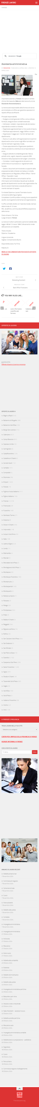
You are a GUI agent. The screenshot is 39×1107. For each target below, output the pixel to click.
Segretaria (6, 1047)
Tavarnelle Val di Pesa (10, 681)
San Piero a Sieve (8, 653)
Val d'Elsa (6, 691)
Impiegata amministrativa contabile (14, 1033)
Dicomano (6, 477)
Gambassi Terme (8, 515)
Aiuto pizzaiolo (8, 903)
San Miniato (7, 648)
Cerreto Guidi (7, 463)
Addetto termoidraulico (10, 975)
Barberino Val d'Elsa (9, 425)
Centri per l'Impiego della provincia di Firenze (19, 737)
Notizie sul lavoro (8, 596)
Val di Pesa (6, 696)
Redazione (6, 68)
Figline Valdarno (8, 496)
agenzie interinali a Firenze (12, 742)
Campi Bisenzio (8, 439)
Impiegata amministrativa (11, 924)
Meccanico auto (8, 1025)
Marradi (5, 558)
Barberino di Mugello (10, 420)
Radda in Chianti (8, 620)
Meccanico (6, 946)
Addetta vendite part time (11, 1018)
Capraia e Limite (8, 444)
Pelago (5, 605)
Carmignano (7, 449)
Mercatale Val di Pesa (10, 563)
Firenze (4, 7)
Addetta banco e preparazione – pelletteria (17, 1040)
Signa (5, 672)
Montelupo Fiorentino (10, 577)
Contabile (6, 917)
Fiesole (5, 487)
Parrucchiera (7, 1061)
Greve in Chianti (8, 525)
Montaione (7, 572)
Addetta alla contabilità (10, 960)
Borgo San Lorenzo (9, 430)
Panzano (6, 601)
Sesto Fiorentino (8, 667)
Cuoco (5, 895)
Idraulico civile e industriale (11, 1004)
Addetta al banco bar (10, 874)
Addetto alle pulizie (9, 910)
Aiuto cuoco (7, 953)
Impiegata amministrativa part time (14, 989)
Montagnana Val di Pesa (11, 567)
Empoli (5, 482)
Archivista (6, 939)
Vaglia (5, 686)
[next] (34, 308)
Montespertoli (8, 586)
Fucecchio (6, 510)
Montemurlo (7, 582)
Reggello (6, 624)
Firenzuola (6, 506)
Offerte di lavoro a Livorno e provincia (13, 364)
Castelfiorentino (8, 454)
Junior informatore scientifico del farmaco (16, 311)
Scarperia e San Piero (10, 662)
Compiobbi (6, 473)
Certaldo (6, 468)
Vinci (4, 710)
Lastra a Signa (7, 544)
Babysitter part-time (10, 996)
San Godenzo (7, 643)
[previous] (2, 308)
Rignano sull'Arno (9, 629)
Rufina (5, 634)
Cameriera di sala (8, 888)
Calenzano (6, 435)
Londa (5, 548)
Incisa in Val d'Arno (9, 534)
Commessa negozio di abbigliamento (15, 1069)
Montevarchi (7, 591)
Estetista (6, 968)
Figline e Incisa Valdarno (11, 491)
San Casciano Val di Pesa (11, 639)
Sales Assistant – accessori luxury (14, 1011)
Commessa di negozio (10, 881)
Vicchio (5, 705)
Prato (5, 615)
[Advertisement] (19, 29)
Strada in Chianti (8, 677)
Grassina (6, 520)
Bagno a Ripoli (7, 416)
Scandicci (6, 658)
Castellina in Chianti (9, 458)
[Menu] (36, 2)
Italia (4, 539)
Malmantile (7, 553)
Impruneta (6, 529)
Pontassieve (7, 610)
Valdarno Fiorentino (9, 700)
